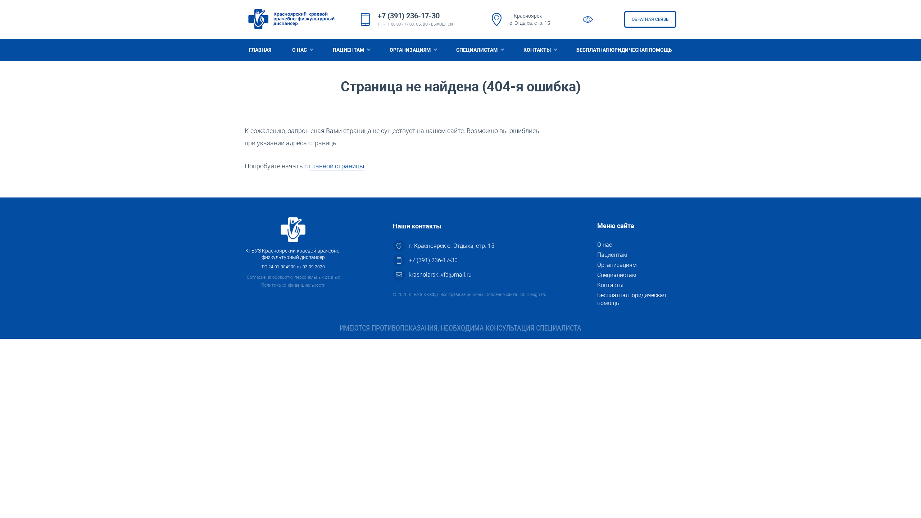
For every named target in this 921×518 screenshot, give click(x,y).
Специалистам (477, 50)
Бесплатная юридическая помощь (624, 50)
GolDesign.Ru (533, 294)
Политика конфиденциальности (293, 285)
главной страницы (336, 166)
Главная (260, 50)
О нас (299, 50)
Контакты (537, 50)
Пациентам (348, 50)
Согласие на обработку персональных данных (293, 277)
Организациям (410, 50)
